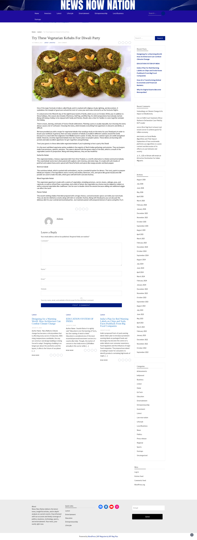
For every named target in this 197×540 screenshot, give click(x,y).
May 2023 (140, 318)
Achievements (142, 371)
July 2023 (140, 310)
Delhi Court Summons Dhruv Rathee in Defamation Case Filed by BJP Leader (149, 120)
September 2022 (142, 352)
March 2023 (141, 327)
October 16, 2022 (37, 42)
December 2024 (142, 247)
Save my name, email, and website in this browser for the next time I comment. (67, 300)
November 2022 (142, 344)
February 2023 (142, 331)
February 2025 (142, 243)
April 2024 (140, 272)
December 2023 (142, 289)
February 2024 (142, 281)
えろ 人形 (140, 156)
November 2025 (142, 217)
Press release (141, 438)
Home (37, 13)
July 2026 (140, 184)
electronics (141, 136)
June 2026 (140, 188)
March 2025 (141, 238)
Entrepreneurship (101, 13)
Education (140, 396)
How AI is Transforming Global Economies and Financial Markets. (149, 82)
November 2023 (142, 293)
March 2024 (141, 276)
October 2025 (141, 222)
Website (43, 289)
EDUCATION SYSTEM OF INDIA (79, 320)
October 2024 (141, 251)
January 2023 (141, 335)
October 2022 (141, 348)
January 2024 (141, 285)
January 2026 (141, 209)
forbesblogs (141, 111)
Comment (45, 241)
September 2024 (142, 255)
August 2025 (141, 230)
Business (140, 380)
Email (43, 279)
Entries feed (138, 476)
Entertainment (84, 13)
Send (147, 517)
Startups (38, 19)
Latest (59, 13)
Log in (136, 472)
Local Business (118, 13)
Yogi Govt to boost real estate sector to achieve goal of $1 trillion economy (149, 129)
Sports (139, 447)
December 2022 (142, 339)
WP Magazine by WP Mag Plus (107, 536)
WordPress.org (139, 485)
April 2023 (140, 323)
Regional (140, 443)
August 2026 (141, 180)
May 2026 (140, 192)
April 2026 (140, 196)
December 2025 (142, 213)
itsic (138, 118)
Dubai (139, 388)
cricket (139, 384)
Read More (35, 355)
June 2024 (140, 268)
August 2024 (141, 260)
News (139, 430)
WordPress (92, 536)
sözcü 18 (140, 127)
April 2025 (140, 234)
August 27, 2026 (37, 328)
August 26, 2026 (105, 330)
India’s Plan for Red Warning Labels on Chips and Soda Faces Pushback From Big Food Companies (114, 322)
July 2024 (140, 264)
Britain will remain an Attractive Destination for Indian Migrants (149, 158)
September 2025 (142, 226)
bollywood (140, 375)
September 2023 (142, 302)
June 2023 (140, 314)
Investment (141, 409)
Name (43, 269)
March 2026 (141, 201)
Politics (139, 434)
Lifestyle (70, 13)
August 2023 (141, 306)
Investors (47, 13)
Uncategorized (142, 455)
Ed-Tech (140, 392)
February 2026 (142, 205)
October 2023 (141, 297)
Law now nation (142, 417)
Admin (59, 219)
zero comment (62, 42)
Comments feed (140, 480)
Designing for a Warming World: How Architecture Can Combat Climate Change (46, 321)
